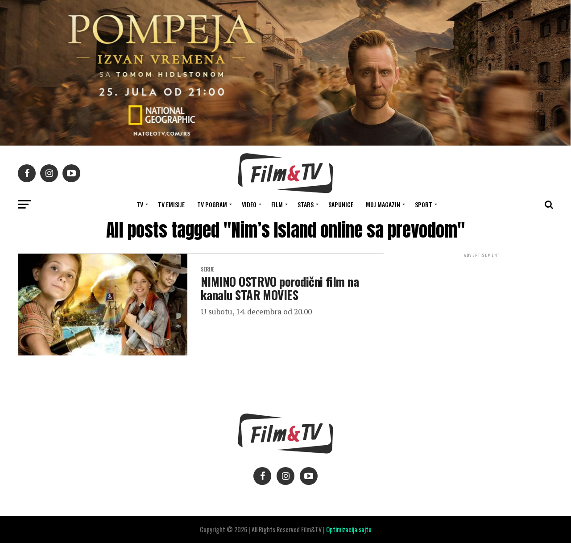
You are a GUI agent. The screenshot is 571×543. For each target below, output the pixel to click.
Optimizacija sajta (349, 529)
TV (140, 204)
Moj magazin (383, 204)
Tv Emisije (171, 204)
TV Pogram (212, 204)
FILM (277, 204)
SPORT (423, 204)
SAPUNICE (340, 204)
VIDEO (249, 204)
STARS (306, 204)
